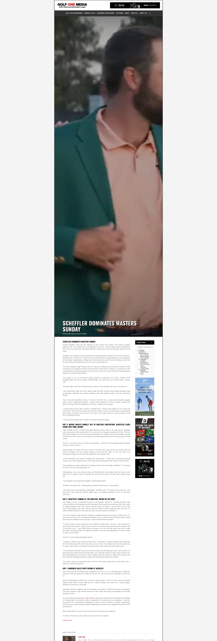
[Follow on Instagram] (188, 38)
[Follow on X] (195, 38)
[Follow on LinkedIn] (192, 38)
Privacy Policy (207, 19)
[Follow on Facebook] (185, 38)
